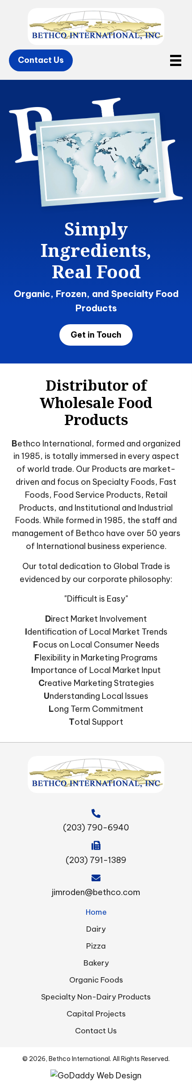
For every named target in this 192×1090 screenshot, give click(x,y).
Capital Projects (96, 1014)
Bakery (96, 963)
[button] (41, 60)
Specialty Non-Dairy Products (96, 997)
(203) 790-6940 (96, 827)
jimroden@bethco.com (96, 892)
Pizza (96, 946)
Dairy (96, 929)
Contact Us (96, 1031)
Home (96, 912)
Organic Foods (96, 980)
